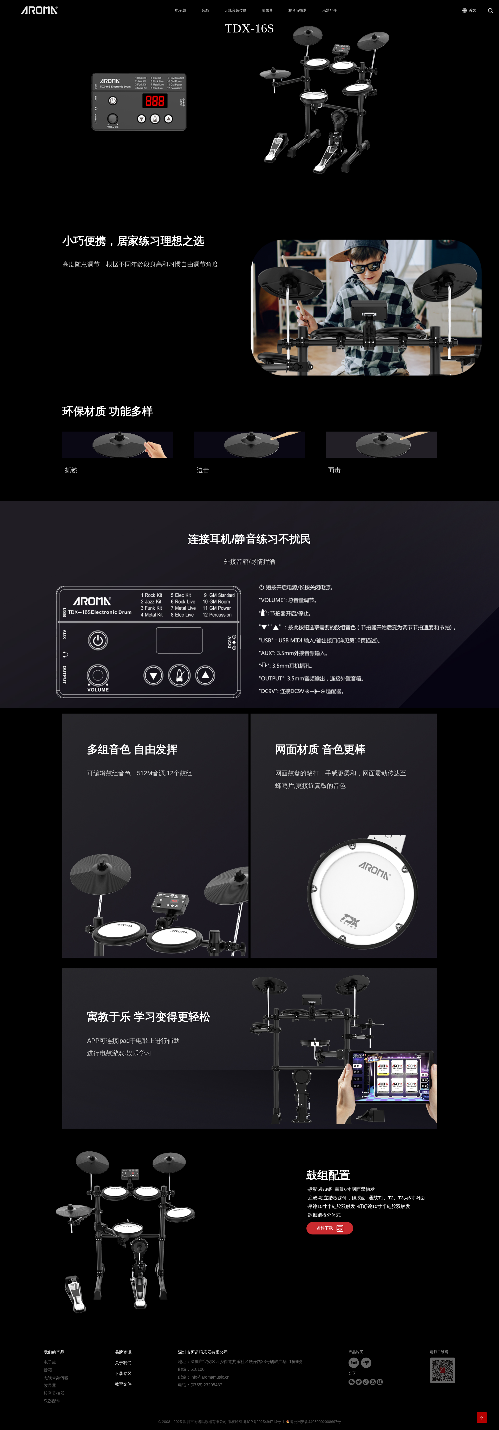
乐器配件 (52, 1401)
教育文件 (123, 1384)
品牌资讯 (123, 1352)
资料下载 (324, 1228)
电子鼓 (50, 1362)
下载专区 (123, 1373)
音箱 (48, 1370)
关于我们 (123, 1363)
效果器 (50, 1385)
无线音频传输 (56, 1377)
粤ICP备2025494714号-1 (263, 1422)
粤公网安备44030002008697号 (315, 1422)
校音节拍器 (54, 1393)
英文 (472, 10)
